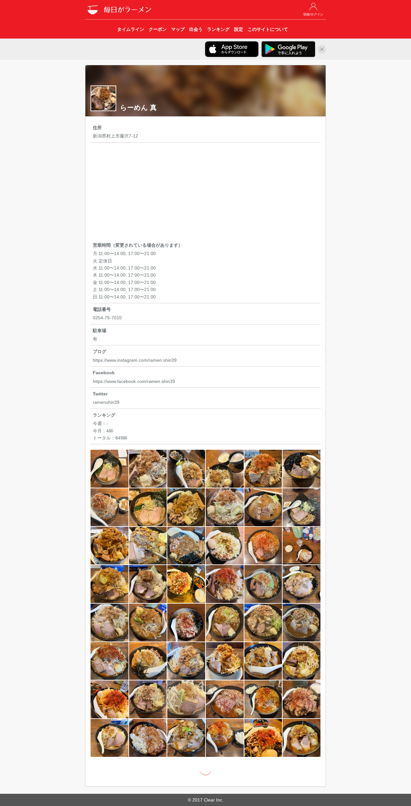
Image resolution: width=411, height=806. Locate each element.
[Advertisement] (205, 193)
